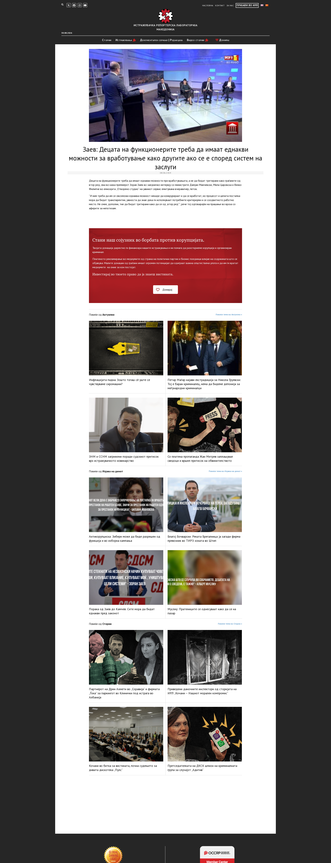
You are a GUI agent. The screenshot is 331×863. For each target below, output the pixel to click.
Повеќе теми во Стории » (230, 623)
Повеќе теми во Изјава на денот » (225, 471)
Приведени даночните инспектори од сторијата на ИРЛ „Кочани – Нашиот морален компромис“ (202, 691)
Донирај (224, 40)
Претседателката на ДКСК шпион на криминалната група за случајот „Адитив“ (202, 768)
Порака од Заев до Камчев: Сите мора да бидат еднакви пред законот (122, 611)
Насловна (207, 5)
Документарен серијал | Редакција (161, 40)
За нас (230, 5)
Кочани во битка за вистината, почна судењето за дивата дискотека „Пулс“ (123, 768)
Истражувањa (124, 40)
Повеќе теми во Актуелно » (229, 314)
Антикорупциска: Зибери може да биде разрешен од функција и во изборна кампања (124, 538)
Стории (106, 40)
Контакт (219, 5)
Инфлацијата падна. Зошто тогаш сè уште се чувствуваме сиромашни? (119, 382)
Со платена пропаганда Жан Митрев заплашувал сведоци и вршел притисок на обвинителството (200, 459)
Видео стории (195, 40)
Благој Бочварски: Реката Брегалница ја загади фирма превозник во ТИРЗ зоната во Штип (204, 538)
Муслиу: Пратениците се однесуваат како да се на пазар (202, 611)
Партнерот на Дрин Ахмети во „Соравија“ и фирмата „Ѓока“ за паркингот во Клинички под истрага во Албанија (124, 693)
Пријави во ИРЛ (247, 5)
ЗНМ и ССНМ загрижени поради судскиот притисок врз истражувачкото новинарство (124, 459)
